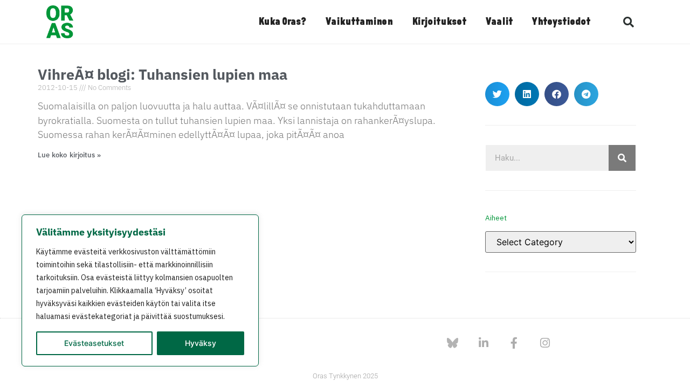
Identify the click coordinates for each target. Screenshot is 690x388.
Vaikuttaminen (359, 22)
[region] (140, 290)
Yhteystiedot (561, 22)
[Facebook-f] (514, 343)
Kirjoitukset (439, 22)
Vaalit (499, 22)
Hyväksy (200, 343)
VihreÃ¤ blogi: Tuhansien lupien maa (162, 74)
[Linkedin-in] (483, 343)
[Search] (622, 158)
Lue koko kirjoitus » (69, 155)
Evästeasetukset (94, 343)
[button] (628, 22)
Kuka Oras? (282, 22)
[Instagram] (544, 343)
